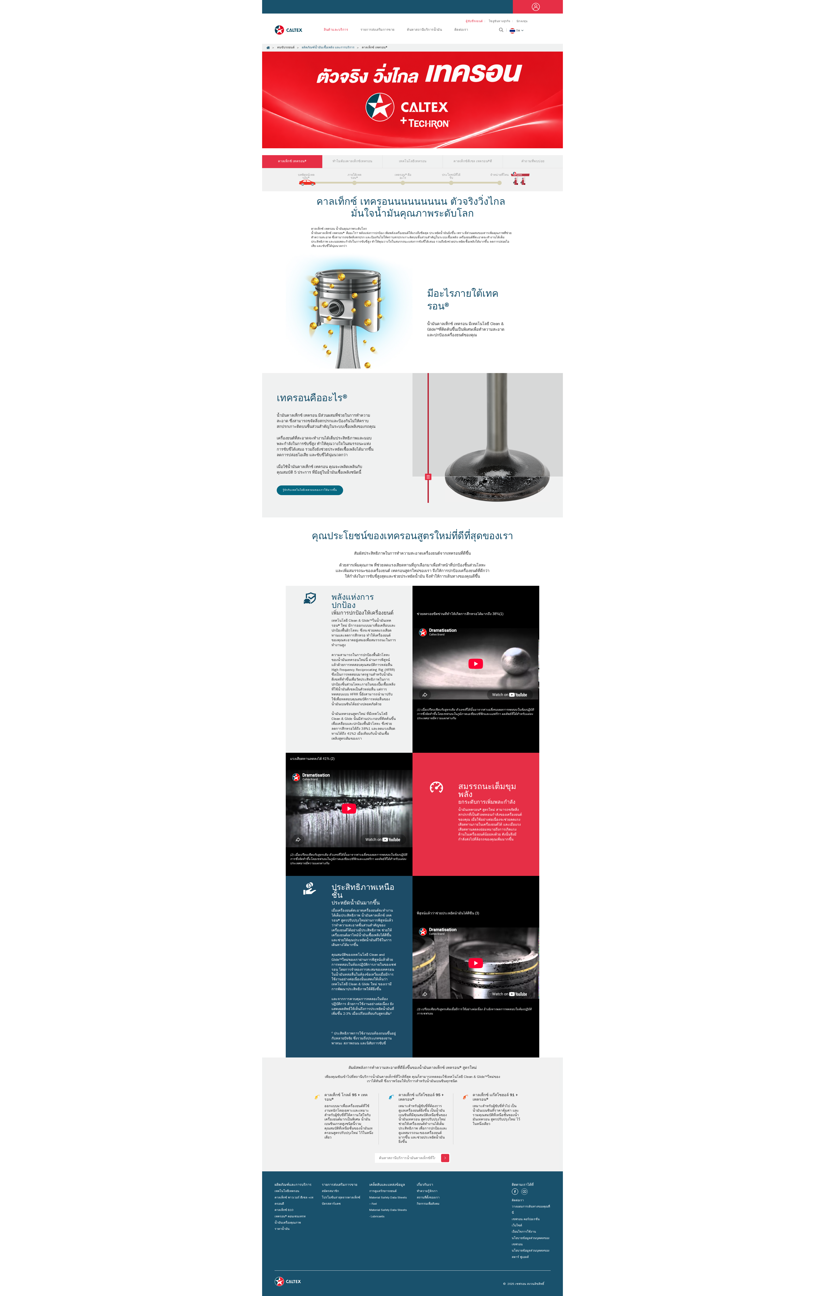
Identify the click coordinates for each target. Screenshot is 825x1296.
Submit (445, 1158)
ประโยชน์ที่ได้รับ (451, 177)
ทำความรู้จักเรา (427, 1191)
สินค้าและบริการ (336, 30)
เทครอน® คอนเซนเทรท (290, 1216)
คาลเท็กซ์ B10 (284, 1210)
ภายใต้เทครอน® (354, 177)
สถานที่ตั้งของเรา (428, 1197)
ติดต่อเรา (461, 30)
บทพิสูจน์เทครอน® (306, 177)
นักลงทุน (522, 21)
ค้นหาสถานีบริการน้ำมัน (424, 30)
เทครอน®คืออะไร (403, 177)
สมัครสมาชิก (330, 1191)
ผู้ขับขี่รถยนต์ (474, 21)
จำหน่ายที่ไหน (499, 175)
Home (268, 47)
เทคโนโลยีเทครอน (287, 1191)
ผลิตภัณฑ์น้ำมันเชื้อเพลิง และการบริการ (328, 47)
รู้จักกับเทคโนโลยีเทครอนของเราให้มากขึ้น (310, 490)
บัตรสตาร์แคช (331, 1204)
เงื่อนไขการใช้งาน (524, 1231)
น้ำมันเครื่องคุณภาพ (288, 1222)
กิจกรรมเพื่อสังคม (428, 1204)
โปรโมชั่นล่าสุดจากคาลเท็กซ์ (341, 1197)
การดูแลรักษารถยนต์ (383, 1191)
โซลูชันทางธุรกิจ (499, 21)
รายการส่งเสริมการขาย (378, 30)
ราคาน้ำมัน (282, 1229)
